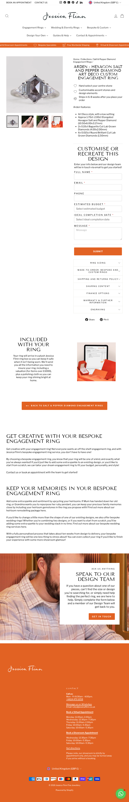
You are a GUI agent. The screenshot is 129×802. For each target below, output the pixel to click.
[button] (121, 794)
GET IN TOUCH (102, 616)
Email (79, 182)
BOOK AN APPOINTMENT (18, 2)
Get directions (73, 748)
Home (76, 59)
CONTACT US (41, 2)
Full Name (83, 172)
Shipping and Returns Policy (98, 279)
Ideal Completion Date (94, 215)
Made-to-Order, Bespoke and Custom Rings (98, 271)
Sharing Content (98, 286)
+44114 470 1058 (74, 699)
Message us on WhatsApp (79, 704)
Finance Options (98, 293)
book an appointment (34, 472)
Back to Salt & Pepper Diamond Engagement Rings (66, 405)
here (23, 526)
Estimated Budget (90, 204)
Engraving (98, 309)
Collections (86, 59)
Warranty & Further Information (98, 301)
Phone (79, 193)
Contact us (12, 472)
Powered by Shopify (64, 790)
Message (82, 225)
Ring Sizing (98, 263)
